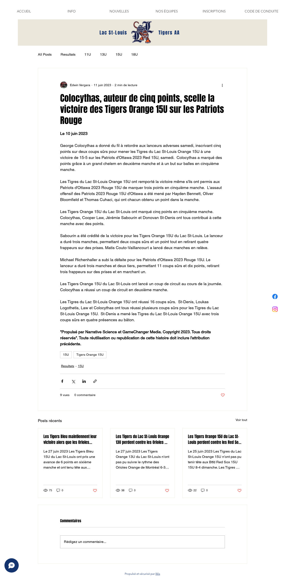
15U (119, 54)
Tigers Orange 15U (90, 354)
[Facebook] (275, 296)
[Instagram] (275, 309)
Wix (157, 573)
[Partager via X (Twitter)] (73, 381)
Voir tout (241, 420)
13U (103, 54)
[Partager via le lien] (95, 381)
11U (87, 54)
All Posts (45, 54)
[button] (71, 11)
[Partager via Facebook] (62, 381)
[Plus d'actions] (222, 85)
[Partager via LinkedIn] (84, 381)
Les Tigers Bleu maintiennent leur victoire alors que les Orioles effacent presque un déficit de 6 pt (70, 439)
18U (134, 54)
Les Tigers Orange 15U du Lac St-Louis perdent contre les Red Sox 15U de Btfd (214, 439)
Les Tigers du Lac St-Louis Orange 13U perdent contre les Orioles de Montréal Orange (142, 439)
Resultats (68, 54)
